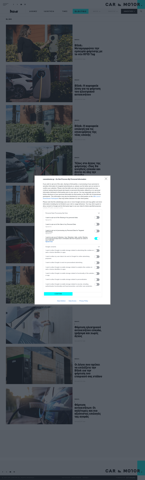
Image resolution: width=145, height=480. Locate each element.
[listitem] (72, 213)
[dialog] (72, 240)
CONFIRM (58, 294)
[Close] (107, 179)
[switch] (97, 217)
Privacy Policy (83, 301)
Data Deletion (61, 301)
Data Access (72, 301)
